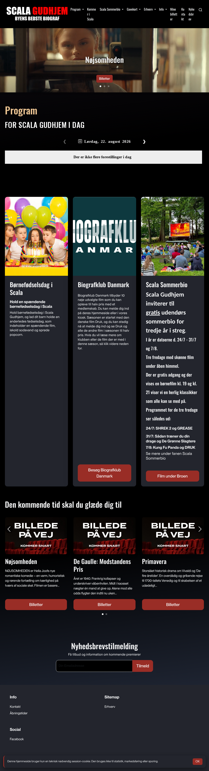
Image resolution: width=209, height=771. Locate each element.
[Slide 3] (108, 86)
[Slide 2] (104, 86)
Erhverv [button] (148, 9)
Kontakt (183, 14)
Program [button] (76, 9)
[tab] (102, 614)
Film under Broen (172, 476)
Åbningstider (19, 713)
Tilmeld (142, 666)
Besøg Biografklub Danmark (104, 473)
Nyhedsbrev (192, 14)
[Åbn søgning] (200, 9)
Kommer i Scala (91, 14)
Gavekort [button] (132, 9)
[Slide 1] (100, 86)
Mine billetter (173, 14)
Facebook (17, 739)
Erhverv (109, 707)
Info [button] (162, 9)
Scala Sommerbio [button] (110, 9)
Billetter (104, 79)
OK (198, 761)
